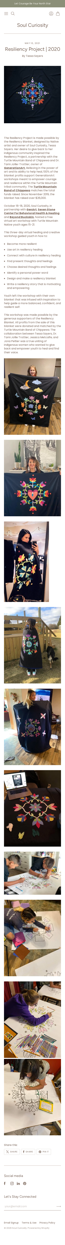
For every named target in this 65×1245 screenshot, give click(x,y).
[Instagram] (12, 1184)
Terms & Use (29, 1222)
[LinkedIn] (18, 1184)
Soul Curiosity (32, 25)
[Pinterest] (24, 1184)
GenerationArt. (15, 168)
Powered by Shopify (38, 1228)
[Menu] (6, 13)
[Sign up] (58, 1206)
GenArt (31, 209)
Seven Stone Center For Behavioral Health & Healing (32, 211)
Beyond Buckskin (22, 217)
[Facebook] (5, 1184)
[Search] (13, 13)
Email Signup (11, 1222)
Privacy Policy (47, 1222)
